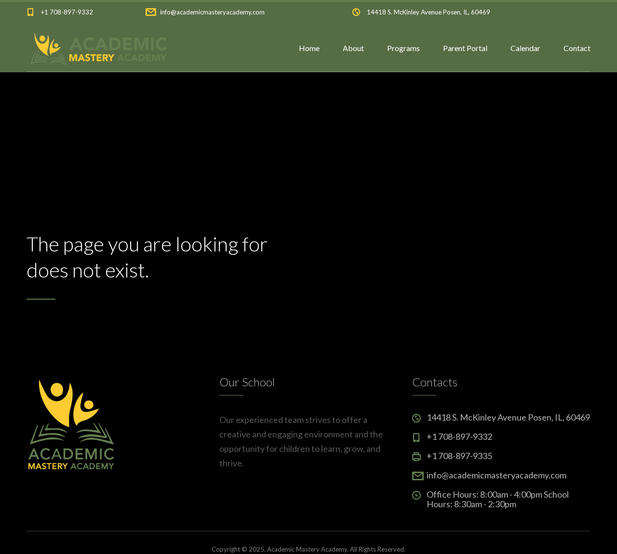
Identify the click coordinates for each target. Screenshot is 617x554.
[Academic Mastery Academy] (97, 48)
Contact (576, 48)
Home (309, 48)
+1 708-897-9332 (67, 12)
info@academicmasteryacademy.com (212, 12)
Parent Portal (465, 48)
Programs (403, 48)
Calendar (525, 48)
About (353, 48)
